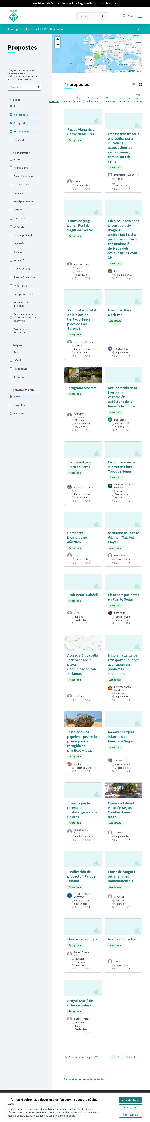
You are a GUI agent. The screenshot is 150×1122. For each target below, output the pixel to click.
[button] (14, 99)
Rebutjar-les (131, 1107)
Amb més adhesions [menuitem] (92, 99)
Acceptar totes (130, 1100)
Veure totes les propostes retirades (84, 1079)
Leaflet (121, 71)
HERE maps (135, 71)
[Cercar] (103, 16)
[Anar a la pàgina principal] (32, 16)
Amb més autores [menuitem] (138, 98)
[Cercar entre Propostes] (37, 87)
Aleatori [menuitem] (54, 101)
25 (96, 1057)
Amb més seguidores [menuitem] (124, 99)
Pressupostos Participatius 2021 (28, 29)
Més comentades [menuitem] (108, 99)
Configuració (130, 1114)
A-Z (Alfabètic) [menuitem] (78, 99)
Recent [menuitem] (66, 101)
